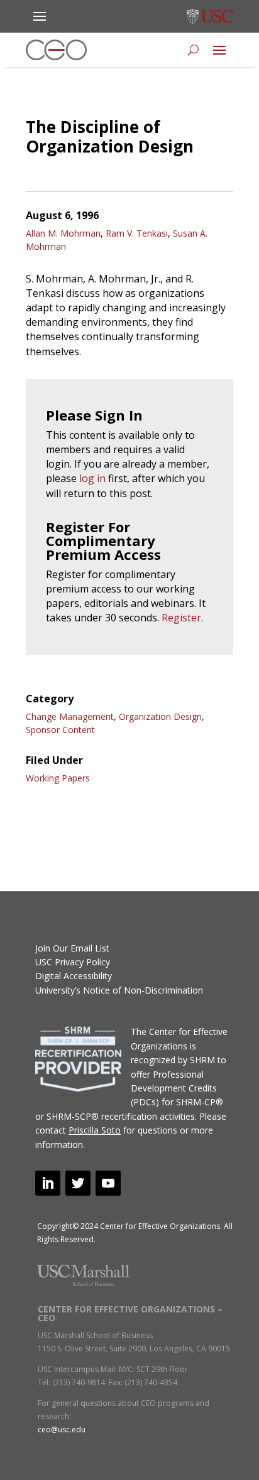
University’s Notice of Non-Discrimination (119, 990)
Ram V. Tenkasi (137, 233)
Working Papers (58, 778)
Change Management (70, 716)
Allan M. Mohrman (63, 233)
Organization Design (160, 716)
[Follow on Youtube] (108, 1183)
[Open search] (193, 50)
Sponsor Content (60, 730)
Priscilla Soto (95, 1130)
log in (92, 478)
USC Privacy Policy (72, 962)
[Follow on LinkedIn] (47, 1183)
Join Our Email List (72, 948)
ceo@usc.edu (61, 1429)
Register (181, 618)
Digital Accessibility (73, 976)
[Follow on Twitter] (78, 1183)
